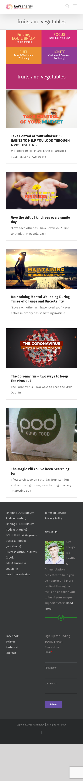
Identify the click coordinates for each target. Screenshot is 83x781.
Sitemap (11, 653)
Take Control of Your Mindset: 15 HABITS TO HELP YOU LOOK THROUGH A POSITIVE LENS (40, 140)
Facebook (12, 636)
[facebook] (41, 732)
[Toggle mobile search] (67, 6)
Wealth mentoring (18, 574)
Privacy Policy (53, 518)
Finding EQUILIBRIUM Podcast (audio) (20, 526)
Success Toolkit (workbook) (16, 543)
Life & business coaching (16, 565)
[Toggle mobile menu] (75, 6)
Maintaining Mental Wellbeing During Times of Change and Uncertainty (40, 299)
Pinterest (12, 647)
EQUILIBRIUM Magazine (21, 535)
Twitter (10, 641)
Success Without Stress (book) (21, 554)
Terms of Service (55, 513)
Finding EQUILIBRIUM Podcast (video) (20, 515)
